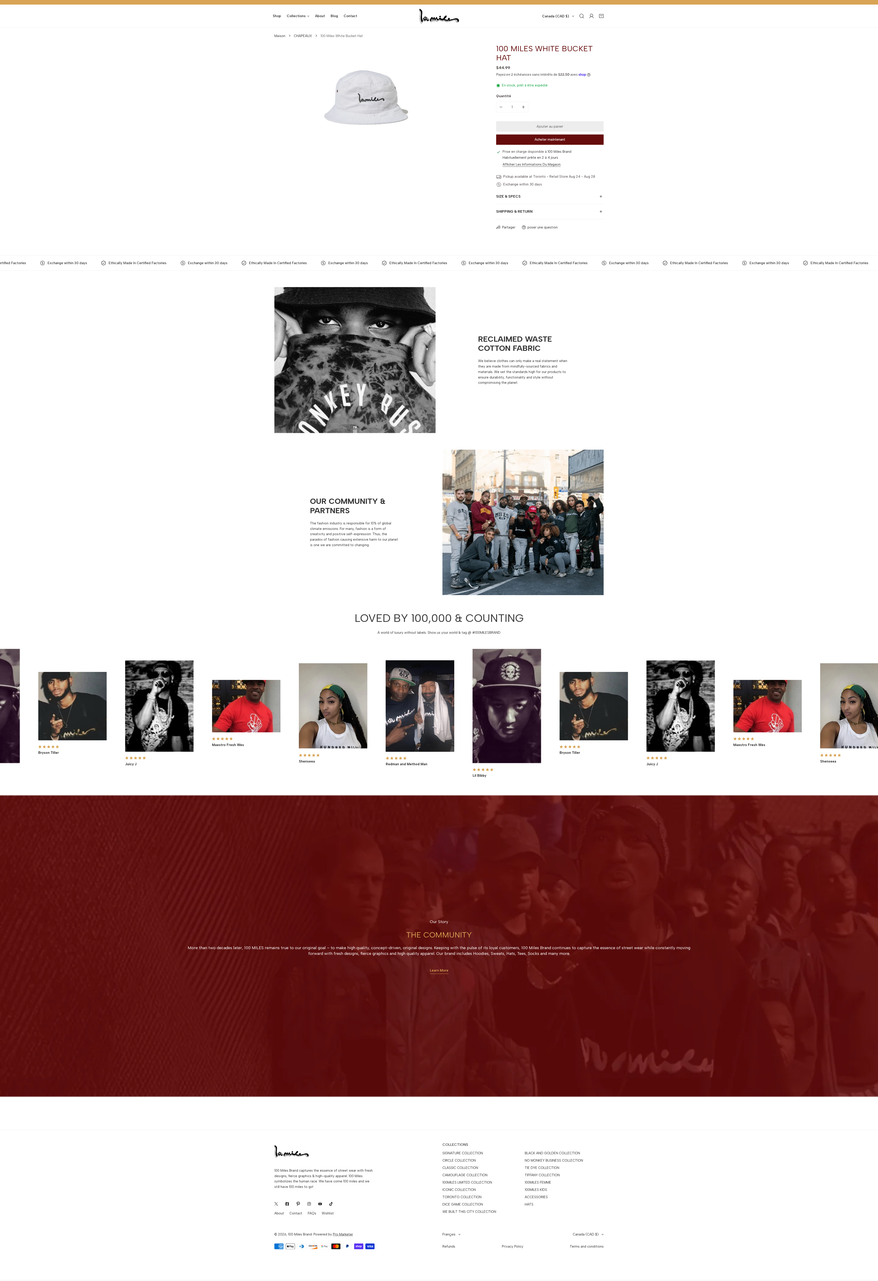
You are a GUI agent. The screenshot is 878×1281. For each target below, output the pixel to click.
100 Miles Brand (300, 1234)
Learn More (439, 970)
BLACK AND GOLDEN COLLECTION (552, 1153)
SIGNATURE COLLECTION (462, 1153)
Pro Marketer (343, 1234)
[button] (601, 16)
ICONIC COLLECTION (459, 1190)
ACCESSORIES (536, 1197)
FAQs (312, 1213)
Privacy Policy (512, 1246)
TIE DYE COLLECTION (542, 1168)
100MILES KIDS (536, 1190)
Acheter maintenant (550, 139)
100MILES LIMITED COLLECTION (467, 1182)
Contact (295, 1213)
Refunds (448, 1246)
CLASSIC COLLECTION (460, 1168)
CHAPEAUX (303, 36)
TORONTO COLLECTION (462, 1197)
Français (448, 1234)
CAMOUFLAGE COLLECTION (464, 1175)
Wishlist (328, 1213)
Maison (279, 36)
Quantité (503, 96)
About (279, 1213)
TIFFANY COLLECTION (542, 1175)
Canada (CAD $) (555, 16)
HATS (529, 1204)
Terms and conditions (587, 1246)
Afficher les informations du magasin (532, 165)
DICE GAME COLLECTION (462, 1204)
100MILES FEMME (538, 1182)
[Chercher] (582, 16)
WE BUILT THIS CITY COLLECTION (469, 1212)
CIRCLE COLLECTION (459, 1160)
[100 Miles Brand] (439, 16)
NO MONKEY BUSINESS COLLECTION (554, 1160)
